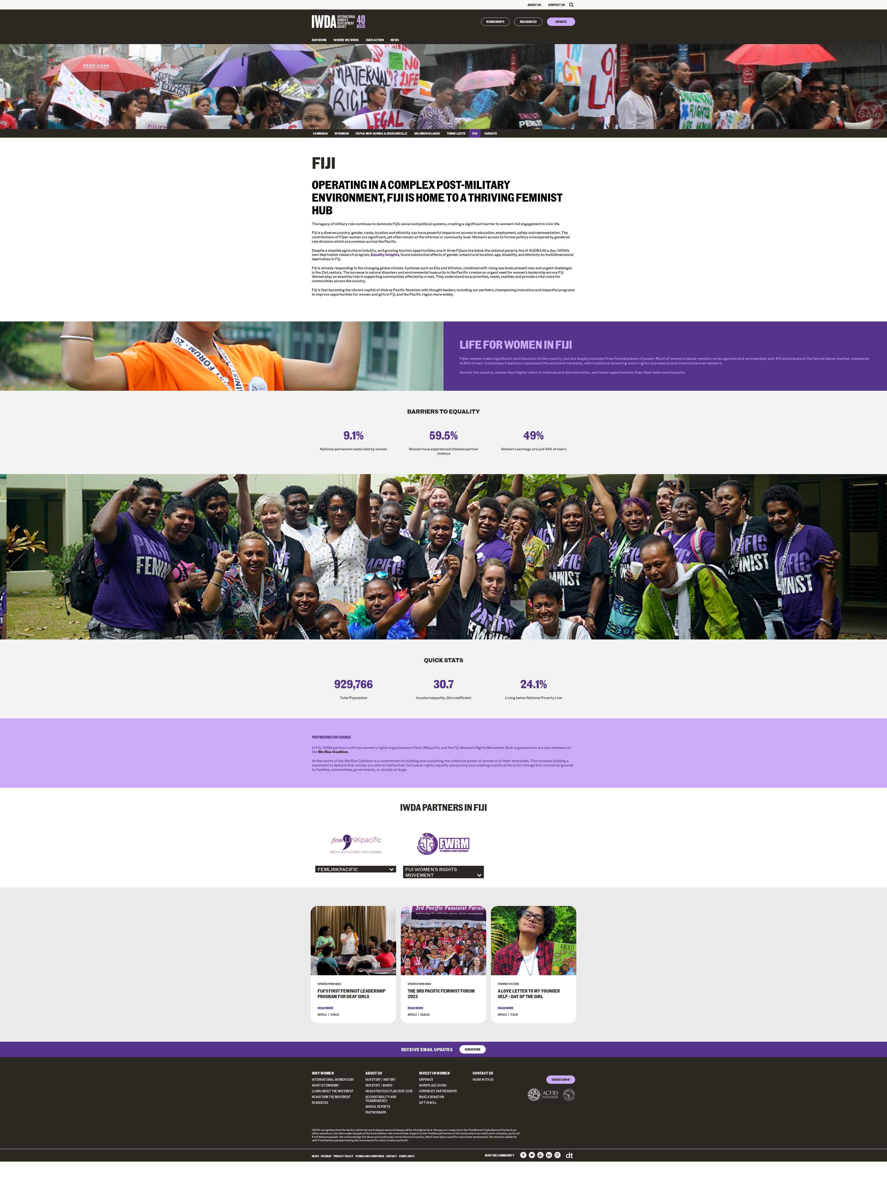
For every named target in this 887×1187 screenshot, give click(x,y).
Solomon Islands (427, 133)
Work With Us (483, 1079)
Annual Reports (377, 1106)
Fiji (474, 133)
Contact (391, 1156)
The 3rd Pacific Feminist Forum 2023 (441, 993)
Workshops (495, 21)
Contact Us (556, 5)
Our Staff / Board (378, 1085)
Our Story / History (380, 1079)
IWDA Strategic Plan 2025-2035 (389, 1091)
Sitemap (326, 1156)
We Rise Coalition (333, 751)
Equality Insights (385, 254)
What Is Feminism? (325, 1085)
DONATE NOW (561, 1079)
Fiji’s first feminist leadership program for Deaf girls (351, 993)
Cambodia (320, 133)
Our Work (319, 40)
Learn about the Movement (332, 1091)
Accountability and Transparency (380, 1099)
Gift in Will (428, 1103)
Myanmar (342, 133)
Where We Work (346, 40)
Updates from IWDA (329, 984)
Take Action (375, 40)
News (395, 40)
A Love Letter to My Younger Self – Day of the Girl (529, 993)
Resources (528, 21)
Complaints (406, 1156)
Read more (325, 1008)
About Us (534, 5)
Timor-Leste (456, 133)
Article (322, 1014)
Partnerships (375, 1112)
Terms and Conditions (369, 1156)
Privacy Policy (343, 1156)
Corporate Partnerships (438, 1091)
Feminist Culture (508, 984)
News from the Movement (331, 1097)
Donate (561, 21)
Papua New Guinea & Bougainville (381, 133)
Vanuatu (490, 133)
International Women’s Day (333, 1079)
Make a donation (431, 1097)
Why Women (323, 1073)
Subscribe (473, 1049)
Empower (426, 1079)
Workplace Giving (433, 1085)
